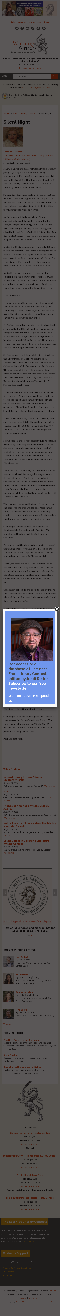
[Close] (57, 609)
